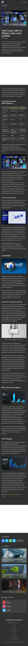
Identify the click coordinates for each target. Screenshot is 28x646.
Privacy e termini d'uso (14, 639)
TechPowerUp (11, 494)
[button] (4, 397)
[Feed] (19, 623)
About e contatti (14, 638)
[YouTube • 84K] (14, 623)
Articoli (5, 24)
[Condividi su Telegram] (14, 540)
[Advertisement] (14, 71)
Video (14, 636)
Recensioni (14, 632)
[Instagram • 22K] (11, 623)
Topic (14, 633)
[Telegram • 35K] (16, 623)
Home (14, 625)
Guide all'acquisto (14, 630)
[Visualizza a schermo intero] (24, 402)
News (14, 627)
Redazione (14, 635)
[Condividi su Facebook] (3, 540)
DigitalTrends (18, 494)
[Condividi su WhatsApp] (10, 540)
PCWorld (4, 496)
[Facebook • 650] (8, 623)
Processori (15, 24)
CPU (9, 24)
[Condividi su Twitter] (6, 540)
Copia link (19, 540)
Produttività (23, 24)
